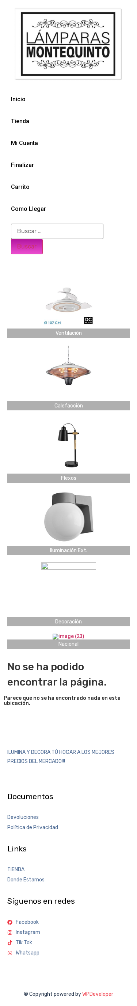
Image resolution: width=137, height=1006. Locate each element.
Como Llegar (28, 208)
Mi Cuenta (24, 143)
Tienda (20, 121)
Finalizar (22, 165)
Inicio (18, 99)
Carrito (20, 186)
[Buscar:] (57, 231)
